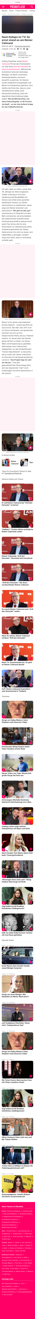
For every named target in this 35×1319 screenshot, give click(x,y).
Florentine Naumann (22, 46)
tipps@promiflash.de (13, 473)
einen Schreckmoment (11, 69)
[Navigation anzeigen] (3, 7)
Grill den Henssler (21, 67)
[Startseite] (17, 6)
